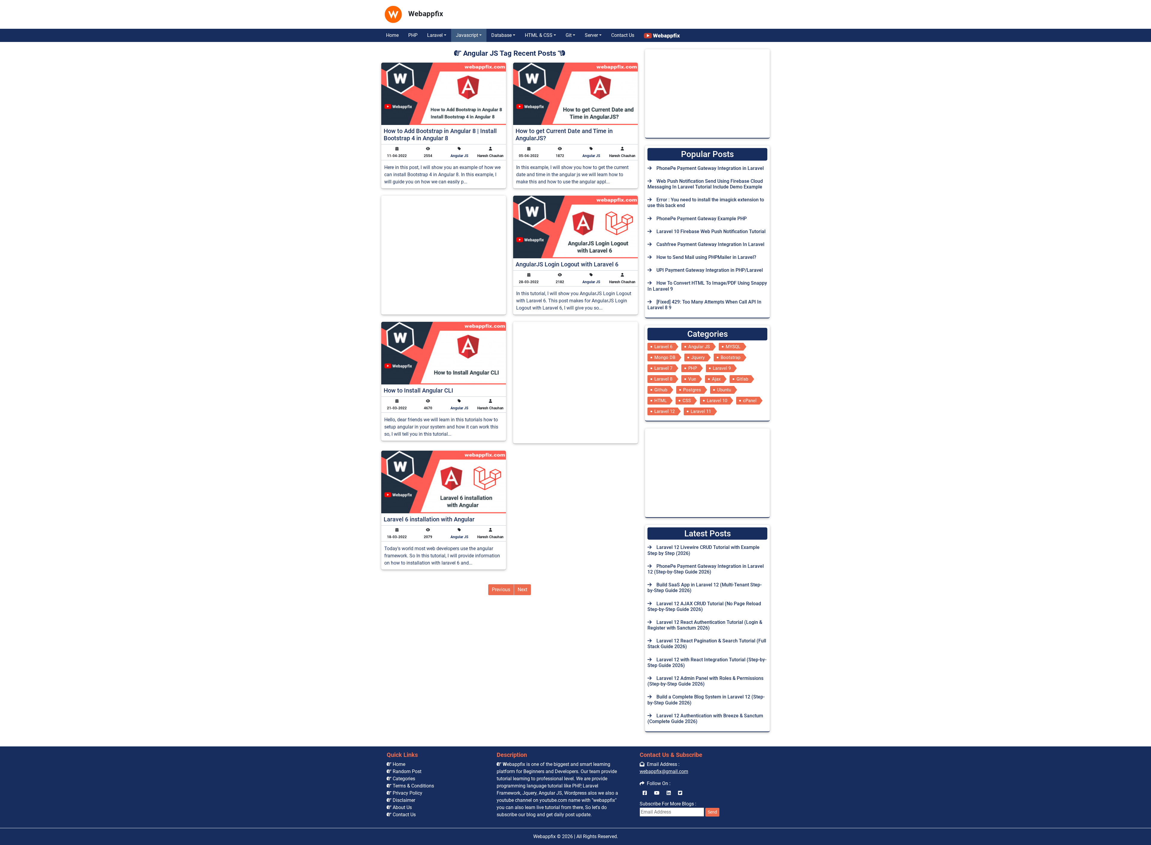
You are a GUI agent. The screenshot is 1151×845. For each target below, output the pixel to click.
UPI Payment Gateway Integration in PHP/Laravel (709, 270)
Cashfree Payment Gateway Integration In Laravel (710, 244)
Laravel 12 (664, 411)
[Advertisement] (553, 12)
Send (712, 812)
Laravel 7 (663, 368)
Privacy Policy (406, 793)
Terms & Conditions (412, 786)
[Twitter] (680, 793)
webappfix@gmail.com (664, 771)
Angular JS (459, 156)
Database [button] (501, 35)
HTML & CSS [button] (538, 35)
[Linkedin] (669, 793)
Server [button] (591, 35)
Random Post (406, 771)
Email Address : (662, 764)
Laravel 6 (663, 346)
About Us (401, 807)
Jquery (698, 357)
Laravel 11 (701, 411)
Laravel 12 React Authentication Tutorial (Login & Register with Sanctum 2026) (704, 625)
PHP (413, 35)
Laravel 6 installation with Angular (429, 519)
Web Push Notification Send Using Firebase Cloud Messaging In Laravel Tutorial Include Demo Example (705, 184)
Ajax (716, 379)
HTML (660, 400)
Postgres (692, 390)
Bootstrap (730, 357)
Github (660, 390)
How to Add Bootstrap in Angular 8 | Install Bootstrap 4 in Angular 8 (440, 134)
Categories (403, 778)
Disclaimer (403, 800)
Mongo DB (664, 357)
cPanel (750, 400)
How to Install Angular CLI (418, 390)
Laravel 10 (717, 400)
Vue (692, 379)
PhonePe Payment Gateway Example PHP (701, 218)
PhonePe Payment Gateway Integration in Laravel (710, 168)
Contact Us (622, 35)
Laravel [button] (435, 35)
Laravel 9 (722, 368)
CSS (687, 400)
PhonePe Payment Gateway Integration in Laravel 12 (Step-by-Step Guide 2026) (705, 569)
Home (392, 35)
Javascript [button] (467, 35)
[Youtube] (656, 793)
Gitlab (742, 379)
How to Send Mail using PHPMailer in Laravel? (706, 257)
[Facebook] (645, 793)
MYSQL (733, 346)
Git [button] (569, 35)
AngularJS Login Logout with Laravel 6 (567, 264)
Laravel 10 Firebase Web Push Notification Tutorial (711, 231)
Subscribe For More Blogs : (678, 807)
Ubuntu (724, 390)
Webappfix (544, 836)
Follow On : (657, 783)
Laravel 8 (663, 379)
